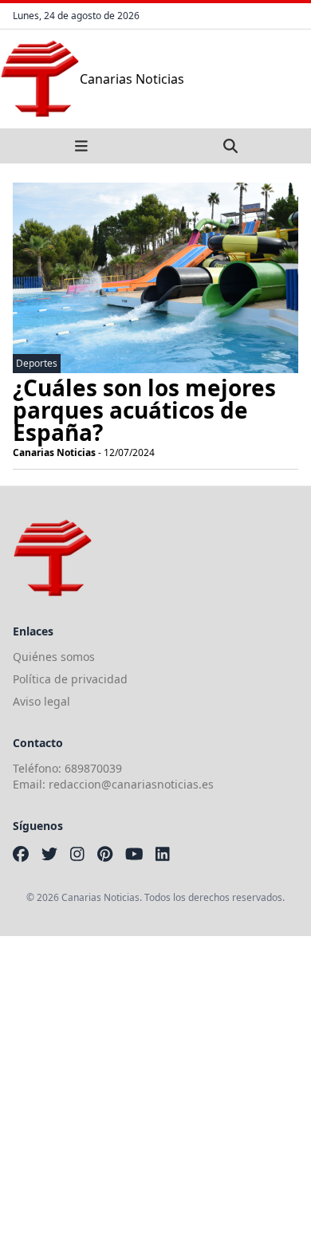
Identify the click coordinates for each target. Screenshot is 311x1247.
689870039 (93, 768)
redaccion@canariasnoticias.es (131, 784)
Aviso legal (41, 701)
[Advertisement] (155, 1091)
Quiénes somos (54, 656)
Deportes (36, 363)
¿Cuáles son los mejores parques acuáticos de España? (144, 409)
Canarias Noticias (54, 452)
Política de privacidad (70, 678)
